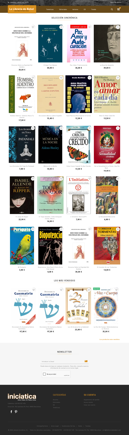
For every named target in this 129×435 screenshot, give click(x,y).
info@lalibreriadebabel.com (112, 430)
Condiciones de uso (68, 426)
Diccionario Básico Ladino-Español (50, 115)
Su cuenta (90, 395)
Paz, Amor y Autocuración (78, 65)
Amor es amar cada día (107, 115)
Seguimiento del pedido (92, 399)
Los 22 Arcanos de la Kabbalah (78, 327)
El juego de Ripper (22, 217)
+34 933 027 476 (20, 403)
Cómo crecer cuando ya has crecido (79, 166)
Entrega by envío (42, 426)
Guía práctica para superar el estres (78, 115)
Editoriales (63, 9)
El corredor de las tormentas (107, 267)
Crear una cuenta (89, 405)
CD (85, 9)
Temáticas (50, 9)
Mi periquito (22, 267)
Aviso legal (55, 426)
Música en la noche (50, 166)
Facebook (11, 412)
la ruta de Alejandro (107, 65)
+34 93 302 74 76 (23, 2)
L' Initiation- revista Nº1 (79, 217)
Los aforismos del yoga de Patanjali (22, 166)
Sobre (80, 426)
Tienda (93, 9)
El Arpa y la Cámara (50, 65)
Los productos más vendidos (110, 339)
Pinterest (16, 412)
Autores (75, 9)
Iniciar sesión (88, 402)
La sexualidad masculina (107, 217)
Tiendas (88, 426)
